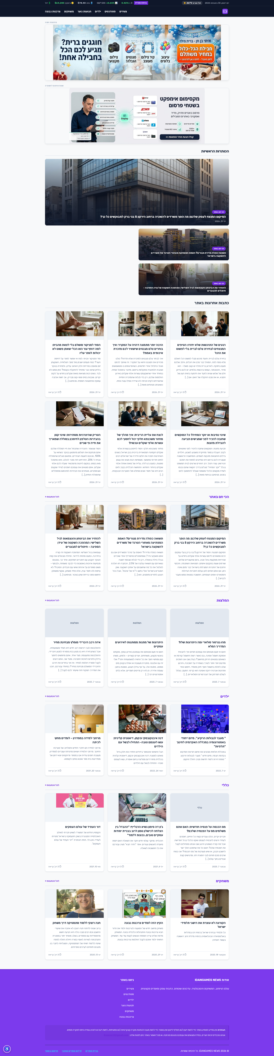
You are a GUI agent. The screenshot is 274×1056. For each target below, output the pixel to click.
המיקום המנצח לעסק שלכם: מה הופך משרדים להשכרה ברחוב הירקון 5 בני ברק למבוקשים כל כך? (163, 216)
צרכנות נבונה (52, 11)
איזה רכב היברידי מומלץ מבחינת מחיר (77, 642)
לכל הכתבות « (52, 496)
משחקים (69, 11)
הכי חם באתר (219, 212)
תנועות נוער (84, 11)
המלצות (223, 600)
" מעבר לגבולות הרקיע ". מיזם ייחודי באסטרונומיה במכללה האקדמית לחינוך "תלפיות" (201, 742)
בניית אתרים (91, 1051)
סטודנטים (110, 11)
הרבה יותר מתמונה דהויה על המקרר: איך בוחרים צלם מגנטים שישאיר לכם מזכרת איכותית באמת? (138, 349)
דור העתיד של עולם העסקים (83, 827)
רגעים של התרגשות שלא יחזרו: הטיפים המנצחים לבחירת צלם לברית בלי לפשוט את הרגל (201, 349)
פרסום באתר (51, 1051)
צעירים (123, 11)
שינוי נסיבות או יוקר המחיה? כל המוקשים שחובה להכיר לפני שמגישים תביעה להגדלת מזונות (200, 439)
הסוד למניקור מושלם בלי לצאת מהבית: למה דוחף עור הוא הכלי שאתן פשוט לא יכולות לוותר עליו (76, 349)
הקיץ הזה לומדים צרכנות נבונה (143, 923)
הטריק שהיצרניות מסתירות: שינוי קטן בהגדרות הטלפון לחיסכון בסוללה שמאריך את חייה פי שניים (75, 439)
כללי (225, 785)
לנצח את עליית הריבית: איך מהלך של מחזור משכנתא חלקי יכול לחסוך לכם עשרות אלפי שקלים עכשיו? (140, 439)
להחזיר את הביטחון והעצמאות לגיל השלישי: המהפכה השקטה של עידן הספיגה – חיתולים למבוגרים (79, 543)
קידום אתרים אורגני (72, 1051)
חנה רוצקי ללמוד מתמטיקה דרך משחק (77, 923)
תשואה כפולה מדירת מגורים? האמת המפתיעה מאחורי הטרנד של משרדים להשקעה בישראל (140, 543)
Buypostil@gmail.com (116, 1035)
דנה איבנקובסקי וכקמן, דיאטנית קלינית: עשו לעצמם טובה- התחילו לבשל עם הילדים (138, 742)
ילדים (98, 11)
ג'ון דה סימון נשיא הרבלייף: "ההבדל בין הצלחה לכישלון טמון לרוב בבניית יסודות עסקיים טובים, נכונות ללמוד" (138, 831)
